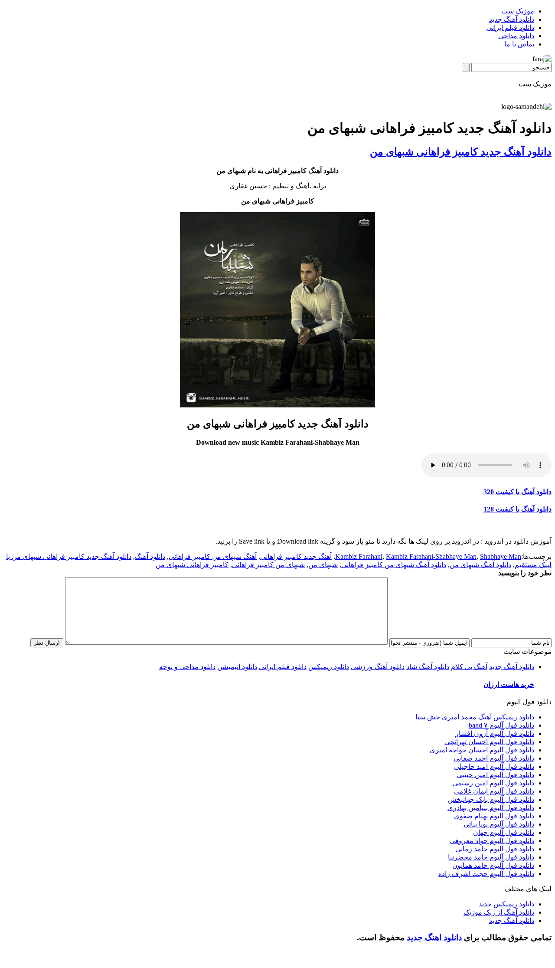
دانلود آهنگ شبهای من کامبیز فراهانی (393, 564)
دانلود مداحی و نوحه (187, 666)
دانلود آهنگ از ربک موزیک (499, 912)
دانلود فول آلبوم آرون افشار (494, 733)
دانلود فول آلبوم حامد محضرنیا (491, 857)
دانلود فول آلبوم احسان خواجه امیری (482, 750)
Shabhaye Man (500, 556)
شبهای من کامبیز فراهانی (268, 564)
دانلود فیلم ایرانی (510, 27)
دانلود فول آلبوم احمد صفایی (494, 758)
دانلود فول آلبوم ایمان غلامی (494, 791)
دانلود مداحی (516, 35)
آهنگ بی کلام (469, 666)
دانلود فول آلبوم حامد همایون (493, 865)
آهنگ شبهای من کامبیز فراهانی (213, 556)
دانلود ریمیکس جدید (506, 904)
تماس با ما (519, 44)
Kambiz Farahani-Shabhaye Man (431, 556)
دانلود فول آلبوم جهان (503, 832)
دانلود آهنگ (150, 556)
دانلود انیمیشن (237, 666)
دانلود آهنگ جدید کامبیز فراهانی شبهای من (461, 152)
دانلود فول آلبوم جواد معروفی (492, 840)
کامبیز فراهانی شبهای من (192, 564)
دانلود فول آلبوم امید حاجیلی (494, 766)
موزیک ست (517, 11)
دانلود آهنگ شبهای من (480, 564)
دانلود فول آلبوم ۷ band (501, 725)
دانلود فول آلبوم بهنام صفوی (494, 816)
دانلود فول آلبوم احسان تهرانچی (489, 741)
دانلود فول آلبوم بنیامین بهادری (490, 807)
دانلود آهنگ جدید (511, 19)
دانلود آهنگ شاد (427, 666)
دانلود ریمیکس (328, 666)
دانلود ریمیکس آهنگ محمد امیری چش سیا (474, 717)
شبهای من (323, 564)
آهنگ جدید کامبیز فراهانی (296, 556)
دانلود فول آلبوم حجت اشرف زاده (486, 873)
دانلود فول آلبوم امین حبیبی (495, 774)
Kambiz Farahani (358, 556)
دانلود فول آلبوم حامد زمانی (494, 849)
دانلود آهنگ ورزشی (378, 666)
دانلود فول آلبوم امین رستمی (493, 783)
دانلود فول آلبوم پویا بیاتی (499, 824)
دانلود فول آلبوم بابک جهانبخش (491, 799)
